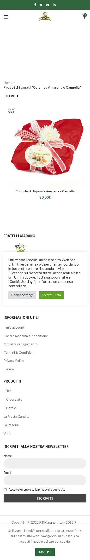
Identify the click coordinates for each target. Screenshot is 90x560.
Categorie (42, 67)
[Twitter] (41, 5)
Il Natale (10, 408)
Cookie (9, 369)
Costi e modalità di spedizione (26, 336)
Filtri (9, 96)
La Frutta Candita (17, 416)
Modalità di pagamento (21, 344)
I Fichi (8, 391)
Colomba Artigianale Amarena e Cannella (45, 191)
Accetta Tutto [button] (51, 295)
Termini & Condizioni (19, 352)
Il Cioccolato (13, 399)
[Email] (47, 5)
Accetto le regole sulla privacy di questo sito (36, 489)
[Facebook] (35, 5)
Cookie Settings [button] (22, 295)
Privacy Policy (14, 360)
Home (8, 82)
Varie (7, 433)
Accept (45, 552)
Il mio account (14, 327)
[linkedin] (54, 5)
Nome (8, 456)
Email (7, 473)
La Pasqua (11, 425)
